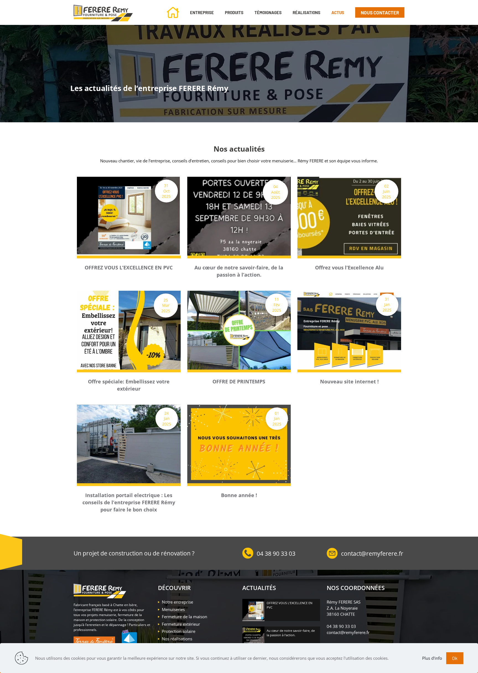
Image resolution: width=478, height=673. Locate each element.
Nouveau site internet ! (349, 381)
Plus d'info (432, 658)
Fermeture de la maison (184, 616)
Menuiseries (173, 609)
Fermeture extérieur (181, 624)
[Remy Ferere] (103, 12)
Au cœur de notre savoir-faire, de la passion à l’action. (291, 632)
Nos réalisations (177, 638)
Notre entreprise (177, 602)
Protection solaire (178, 631)
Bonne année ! (239, 495)
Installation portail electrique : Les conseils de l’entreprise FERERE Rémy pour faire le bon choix (128, 502)
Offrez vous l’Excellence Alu (349, 267)
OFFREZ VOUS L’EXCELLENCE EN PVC (129, 267)
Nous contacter (380, 12)
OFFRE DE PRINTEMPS (238, 381)
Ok (455, 658)
